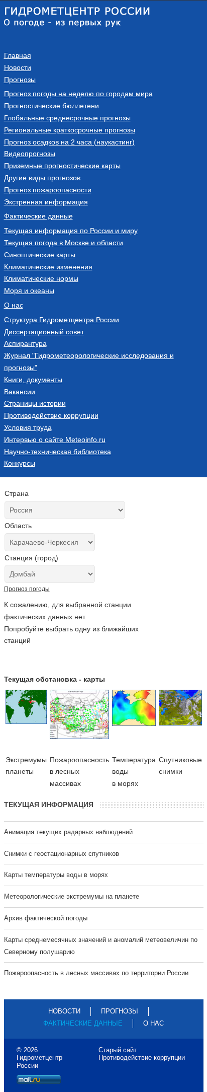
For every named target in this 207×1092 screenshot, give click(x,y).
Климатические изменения (48, 267)
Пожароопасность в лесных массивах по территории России (96, 973)
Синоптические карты (39, 255)
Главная (17, 55)
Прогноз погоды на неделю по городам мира (78, 94)
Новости (17, 67)
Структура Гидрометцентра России (61, 320)
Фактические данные (38, 216)
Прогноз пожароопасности (47, 190)
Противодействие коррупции (51, 415)
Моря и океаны (29, 290)
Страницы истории (35, 403)
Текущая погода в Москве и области (63, 243)
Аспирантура (25, 343)
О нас (13, 305)
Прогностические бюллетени (51, 106)
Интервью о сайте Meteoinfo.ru (55, 439)
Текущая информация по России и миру (71, 231)
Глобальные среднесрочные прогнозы (67, 118)
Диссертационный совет (44, 332)
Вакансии (19, 392)
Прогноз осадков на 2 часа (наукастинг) (69, 142)
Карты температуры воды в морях (56, 875)
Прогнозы (20, 80)
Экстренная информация (46, 202)
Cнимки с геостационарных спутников (61, 853)
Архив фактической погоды (45, 918)
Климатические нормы (41, 278)
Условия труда (28, 427)
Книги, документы (33, 380)
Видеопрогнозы (29, 154)
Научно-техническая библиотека (57, 452)
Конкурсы (19, 463)
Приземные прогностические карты (62, 166)
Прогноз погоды (27, 589)
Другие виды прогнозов (42, 178)
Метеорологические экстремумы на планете (71, 896)
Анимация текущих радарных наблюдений (68, 832)
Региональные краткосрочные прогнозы (69, 130)
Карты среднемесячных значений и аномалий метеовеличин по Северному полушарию (100, 946)
